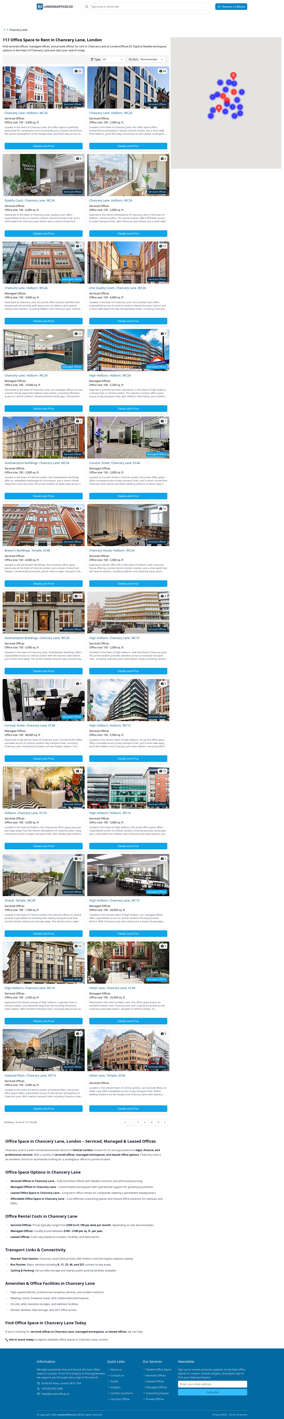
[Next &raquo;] (165, 1122)
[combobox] (144, 7)
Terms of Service (238, 1414)
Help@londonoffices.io (55, 1394)
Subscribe (212, 1392)
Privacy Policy (220, 1414)
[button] (219, 107)
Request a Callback (233, 6)
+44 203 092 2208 (52, 1388)
